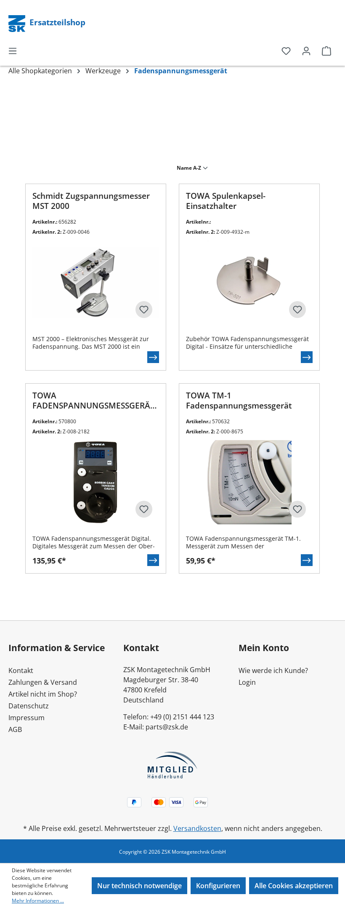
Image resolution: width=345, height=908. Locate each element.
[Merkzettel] (286, 50)
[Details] (153, 357)
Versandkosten (197, 828)
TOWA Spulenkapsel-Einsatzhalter (225, 201)
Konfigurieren (218, 885)
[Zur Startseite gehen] (17, 22)
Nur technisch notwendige (139, 885)
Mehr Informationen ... (38, 900)
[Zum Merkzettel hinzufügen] (143, 309)
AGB (15, 729)
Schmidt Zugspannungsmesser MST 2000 (91, 201)
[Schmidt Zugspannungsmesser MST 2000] (95, 282)
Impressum (26, 717)
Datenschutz (28, 705)
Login (247, 682)
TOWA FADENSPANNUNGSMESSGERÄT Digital (93, 400)
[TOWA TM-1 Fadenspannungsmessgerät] (249, 482)
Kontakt (20, 670)
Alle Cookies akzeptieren (294, 885)
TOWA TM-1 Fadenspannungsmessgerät (239, 400)
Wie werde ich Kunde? (273, 670)
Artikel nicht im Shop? (42, 694)
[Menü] (13, 50)
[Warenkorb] (326, 50)
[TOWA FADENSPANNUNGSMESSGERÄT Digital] (95, 482)
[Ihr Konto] (306, 50)
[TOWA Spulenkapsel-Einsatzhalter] (249, 282)
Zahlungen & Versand (42, 682)
